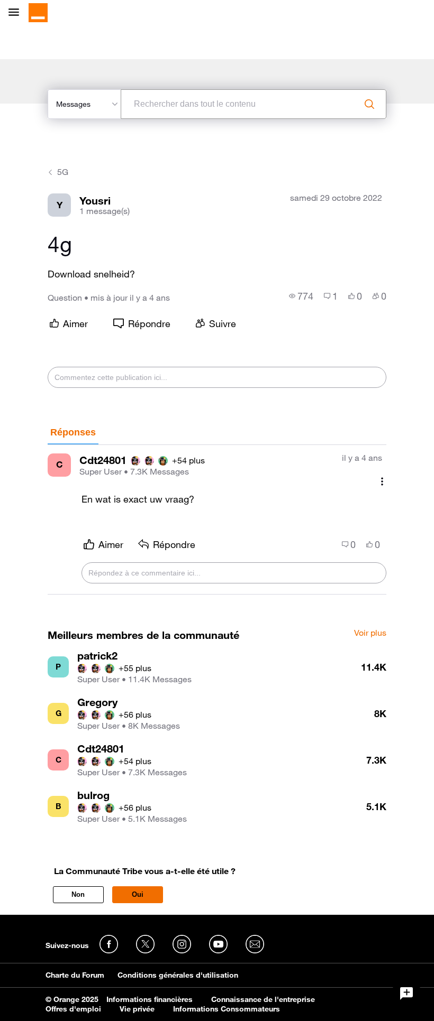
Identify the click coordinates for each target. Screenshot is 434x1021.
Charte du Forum (75, 975)
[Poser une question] (406, 993)
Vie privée (137, 1009)
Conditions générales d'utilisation (177, 975)
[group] (301, 296)
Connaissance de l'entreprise (263, 999)
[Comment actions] (382, 482)
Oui (137, 894)
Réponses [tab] (73, 432)
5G (62, 171)
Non (78, 894)
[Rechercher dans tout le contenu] (369, 104)
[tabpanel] (217, 520)
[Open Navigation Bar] (16, 13)
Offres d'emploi (73, 1009)
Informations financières (149, 999)
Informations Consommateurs (226, 1009)
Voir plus (370, 633)
